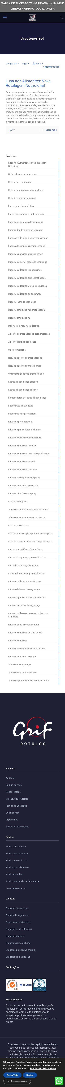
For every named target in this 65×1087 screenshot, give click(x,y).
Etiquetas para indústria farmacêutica (27, 597)
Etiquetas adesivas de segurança (24, 294)
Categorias (11, 63)
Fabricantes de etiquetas (20, 405)
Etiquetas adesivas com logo (22, 469)
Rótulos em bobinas (18, 525)
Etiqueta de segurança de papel (24, 477)
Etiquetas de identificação (19, 929)
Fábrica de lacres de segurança (24, 589)
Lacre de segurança (15, 888)
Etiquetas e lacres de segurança (24, 605)
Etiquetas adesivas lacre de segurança (27, 286)
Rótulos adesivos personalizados (25, 357)
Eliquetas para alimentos (18, 922)
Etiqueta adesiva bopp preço (22, 493)
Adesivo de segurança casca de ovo (26, 517)
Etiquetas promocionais (20, 421)
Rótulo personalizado (16, 860)
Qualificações (12, 812)
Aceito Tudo (12, 1075)
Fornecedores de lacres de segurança (27, 397)
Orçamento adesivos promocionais (26, 373)
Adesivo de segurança (19, 664)
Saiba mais (51, 129)
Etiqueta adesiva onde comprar (24, 624)
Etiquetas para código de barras (24, 429)
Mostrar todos (52, 66)
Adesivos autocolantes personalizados (28, 509)
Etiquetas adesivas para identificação (27, 278)
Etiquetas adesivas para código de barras (29, 453)
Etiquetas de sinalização (18, 957)
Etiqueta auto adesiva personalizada (26, 310)
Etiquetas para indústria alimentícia (25, 254)
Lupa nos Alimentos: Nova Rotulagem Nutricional (28, 83)
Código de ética (14, 785)
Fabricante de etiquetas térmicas (24, 581)
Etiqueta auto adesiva (19, 318)
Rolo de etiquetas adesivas (22, 198)
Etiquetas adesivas (17, 640)
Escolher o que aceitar (17, 1081)
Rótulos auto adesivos (19, 182)
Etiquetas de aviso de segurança (24, 437)
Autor (38, 63)
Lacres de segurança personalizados (27, 557)
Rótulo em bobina (15, 874)
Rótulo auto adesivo (16, 846)
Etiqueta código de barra (18, 943)
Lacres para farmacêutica (21, 206)
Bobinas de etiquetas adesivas (23, 326)
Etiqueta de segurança (17, 915)
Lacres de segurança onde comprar (26, 214)
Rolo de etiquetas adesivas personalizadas (30, 541)
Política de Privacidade (17, 826)
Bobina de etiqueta (17, 501)
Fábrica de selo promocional (22, 413)
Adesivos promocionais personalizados (28, 680)
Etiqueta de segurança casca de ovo (26, 648)
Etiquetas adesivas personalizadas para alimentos (28, 615)
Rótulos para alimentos (17, 867)
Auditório (10, 778)
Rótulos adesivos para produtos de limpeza (30, 533)
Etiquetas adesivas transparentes (25, 270)
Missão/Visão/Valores (17, 799)
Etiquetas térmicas (15, 936)
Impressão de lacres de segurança (25, 222)
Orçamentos (12, 819)
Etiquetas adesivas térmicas (22, 445)
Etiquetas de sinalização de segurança (27, 262)
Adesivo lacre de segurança (22, 342)
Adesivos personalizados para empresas (29, 334)
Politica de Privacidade (43, 1068)
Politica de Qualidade (16, 805)
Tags (24, 63)
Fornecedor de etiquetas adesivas (25, 230)
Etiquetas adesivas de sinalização (25, 632)
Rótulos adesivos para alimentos (24, 365)
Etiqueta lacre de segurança (22, 302)
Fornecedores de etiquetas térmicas (26, 573)
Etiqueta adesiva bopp (17, 908)
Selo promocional (17, 349)
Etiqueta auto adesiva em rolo (23, 485)
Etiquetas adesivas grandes (22, 461)
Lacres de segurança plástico (23, 381)
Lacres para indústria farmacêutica (25, 549)
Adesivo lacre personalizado (22, 672)
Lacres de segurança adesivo (23, 389)
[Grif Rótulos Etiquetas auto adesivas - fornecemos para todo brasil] (32, 17)
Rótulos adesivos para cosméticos (25, 190)
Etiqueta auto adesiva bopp (22, 656)
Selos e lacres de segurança (22, 174)
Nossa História (13, 792)
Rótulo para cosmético (17, 853)
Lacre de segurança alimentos (23, 565)
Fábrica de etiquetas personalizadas (26, 246)
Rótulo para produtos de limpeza (22, 881)
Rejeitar (29, 1075)
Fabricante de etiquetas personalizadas (28, 238)
